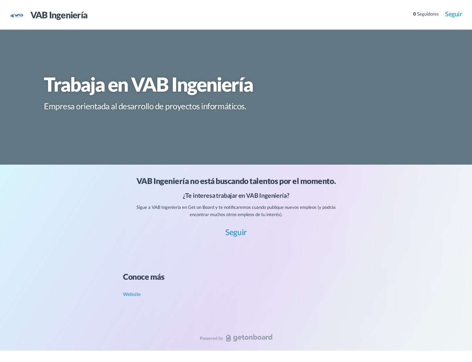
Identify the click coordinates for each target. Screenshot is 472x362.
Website (132, 294)
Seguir (453, 14)
